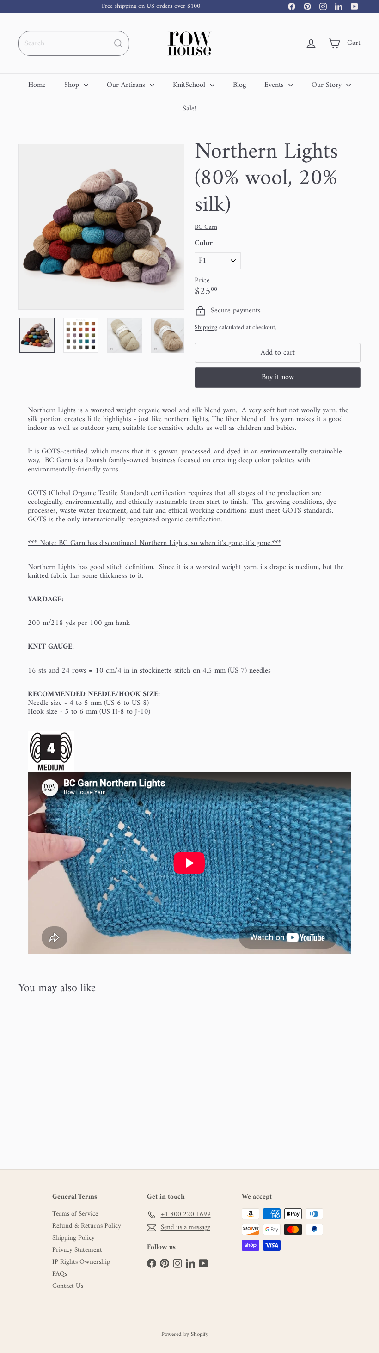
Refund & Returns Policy (86, 1226)
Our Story (328, 85)
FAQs (59, 1274)
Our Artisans (127, 85)
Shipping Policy (73, 1238)
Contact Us (67, 1286)
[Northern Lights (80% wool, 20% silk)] (43, 1075)
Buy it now (278, 377)
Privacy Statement (77, 1250)
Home (37, 85)
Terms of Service (75, 1214)
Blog (239, 85)
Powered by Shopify (184, 1334)
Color (204, 243)
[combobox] (73, 43)
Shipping (206, 327)
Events (275, 85)
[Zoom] (101, 226)
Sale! (189, 108)
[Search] (118, 43)
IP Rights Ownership (81, 1262)
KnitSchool (190, 85)
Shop (72, 85)
